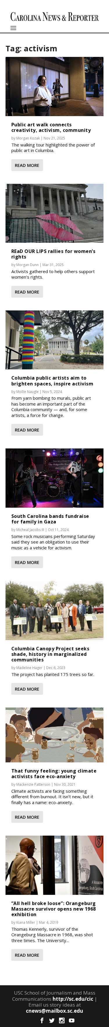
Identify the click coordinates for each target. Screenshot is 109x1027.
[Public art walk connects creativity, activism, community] (55, 86)
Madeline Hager (29, 667)
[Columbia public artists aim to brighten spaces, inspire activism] (55, 339)
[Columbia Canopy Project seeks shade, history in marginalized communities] (55, 610)
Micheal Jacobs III (30, 529)
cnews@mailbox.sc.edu (54, 1010)
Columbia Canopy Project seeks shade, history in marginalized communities (50, 654)
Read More (27, 165)
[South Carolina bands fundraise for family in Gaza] (55, 477)
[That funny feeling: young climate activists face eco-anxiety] (55, 735)
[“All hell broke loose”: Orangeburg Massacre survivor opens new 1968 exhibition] (55, 865)
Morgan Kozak (28, 138)
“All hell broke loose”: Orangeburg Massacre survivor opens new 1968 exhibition (53, 909)
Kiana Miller (25, 922)
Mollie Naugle (27, 391)
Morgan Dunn (27, 264)
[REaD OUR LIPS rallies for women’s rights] (55, 213)
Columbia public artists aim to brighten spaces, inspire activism (52, 381)
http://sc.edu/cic (73, 998)
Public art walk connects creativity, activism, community (51, 127)
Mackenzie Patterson (33, 784)
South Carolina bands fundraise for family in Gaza (50, 519)
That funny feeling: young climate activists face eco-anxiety (54, 774)
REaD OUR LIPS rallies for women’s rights (53, 254)
